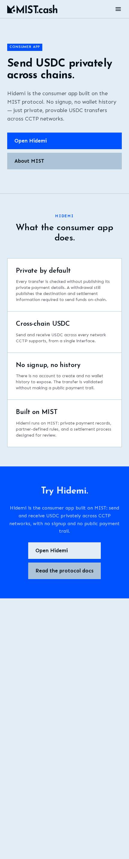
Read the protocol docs (64, 571)
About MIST (29, 161)
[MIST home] (32, 9)
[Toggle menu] (118, 9)
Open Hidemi (30, 141)
